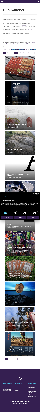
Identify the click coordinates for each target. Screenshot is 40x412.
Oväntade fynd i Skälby (32, 396)
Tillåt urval (20, 217)
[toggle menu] (38, 1)
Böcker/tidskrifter (14, 49)
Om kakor (17, 390)
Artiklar (9, 49)
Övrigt (35, 49)
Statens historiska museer (20, 403)
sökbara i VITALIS (10, 27)
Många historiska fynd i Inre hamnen (32, 392)
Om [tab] (33, 196)
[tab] (20, 53)
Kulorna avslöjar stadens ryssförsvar (32, 394)
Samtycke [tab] (7, 196)
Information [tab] (20, 196)
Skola (31, 49)
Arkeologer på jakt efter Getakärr (32, 385)
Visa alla (5, 49)
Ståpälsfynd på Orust (31, 387)
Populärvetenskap (21, 49)
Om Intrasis (17, 389)
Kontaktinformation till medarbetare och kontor (7, 390)
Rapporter (27, 49)
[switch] (15, 213)
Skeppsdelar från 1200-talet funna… (32, 389)
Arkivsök (24, 25)
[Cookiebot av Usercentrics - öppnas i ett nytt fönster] (34, 194)
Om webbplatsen (18, 387)
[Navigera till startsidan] (20, 379)
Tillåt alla (32, 217)
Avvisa (7, 217)
